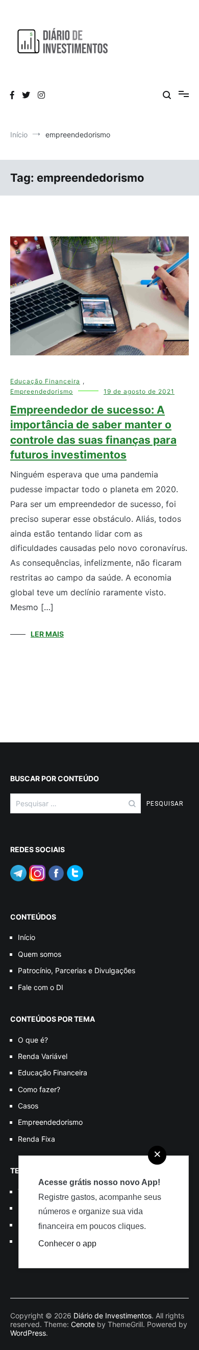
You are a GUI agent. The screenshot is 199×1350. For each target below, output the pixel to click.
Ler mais (47, 634)
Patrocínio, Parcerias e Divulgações (76, 970)
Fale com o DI (40, 987)
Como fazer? (39, 1089)
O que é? (33, 1039)
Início (26, 937)
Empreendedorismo (41, 391)
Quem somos (39, 954)
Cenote (83, 1324)
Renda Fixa (36, 1139)
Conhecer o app (67, 1243)
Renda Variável (42, 1056)
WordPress (28, 1333)
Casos (28, 1105)
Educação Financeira (45, 381)
